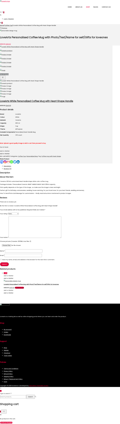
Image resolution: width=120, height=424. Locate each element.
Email (2, 255)
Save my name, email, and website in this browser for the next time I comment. (28, 260)
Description (7, 166)
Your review (4, 237)
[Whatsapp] (11, 162)
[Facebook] (1, 162)
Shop (5, 348)
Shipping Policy (8, 376)
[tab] (58, 166)
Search (30, 397)
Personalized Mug (32, 156)
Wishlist (6, 350)
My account (8, 329)
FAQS (5, 382)
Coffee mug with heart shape (51, 156)
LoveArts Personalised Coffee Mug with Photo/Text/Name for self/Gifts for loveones (31, 284)
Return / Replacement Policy (13, 379)
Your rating (4, 214)
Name (2, 251)
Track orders (8, 356)
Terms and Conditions (11, 369)
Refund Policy (8, 374)
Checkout (7, 353)
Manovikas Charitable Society (38, 386)
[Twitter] (14, 162)
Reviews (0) (7, 169)
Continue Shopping (6, 423)
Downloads (7, 335)
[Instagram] (5, 162)
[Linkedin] (18, 162)
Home (2, 25)
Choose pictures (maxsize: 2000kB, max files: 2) (15, 241)
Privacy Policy (8, 371)
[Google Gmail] (8, 162)
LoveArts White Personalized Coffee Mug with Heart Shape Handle (36, 101)
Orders (6, 332)
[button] (5, 151)
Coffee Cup (8, 25)
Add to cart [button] (20, 288)
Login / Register (9, 19)
